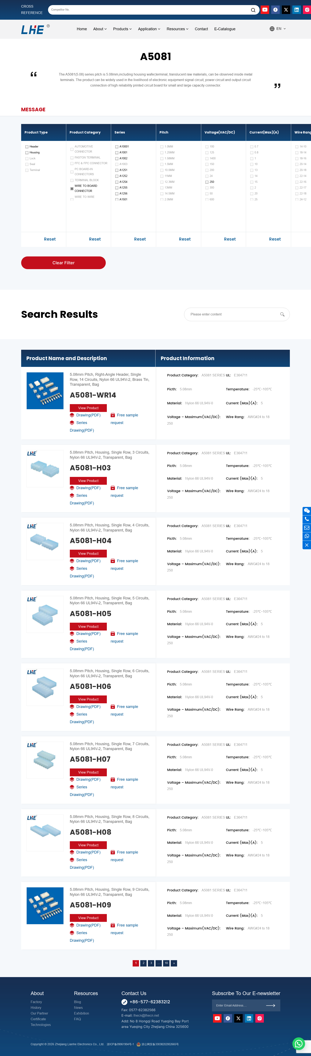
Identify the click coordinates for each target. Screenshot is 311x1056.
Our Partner (39, 1013)
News (78, 1007)
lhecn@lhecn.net (146, 1015)
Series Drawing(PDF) (82, 426)
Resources (176, 29)
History (36, 1007)
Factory (36, 1002)
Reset (50, 239)
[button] (298, 1043)
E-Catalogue (224, 29)
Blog (77, 1002)
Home (82, 29)
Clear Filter (63, 262)
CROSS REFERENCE (32, 10)
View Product (88, 408)
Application (147, 29)
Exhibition (81, 1013)
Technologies (41, 1025)
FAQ (77, 1019)
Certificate (38, 1019)
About (98, 29)
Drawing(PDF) (88, 415)
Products (120, 29)
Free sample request (124, 419)
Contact (201, 29)
